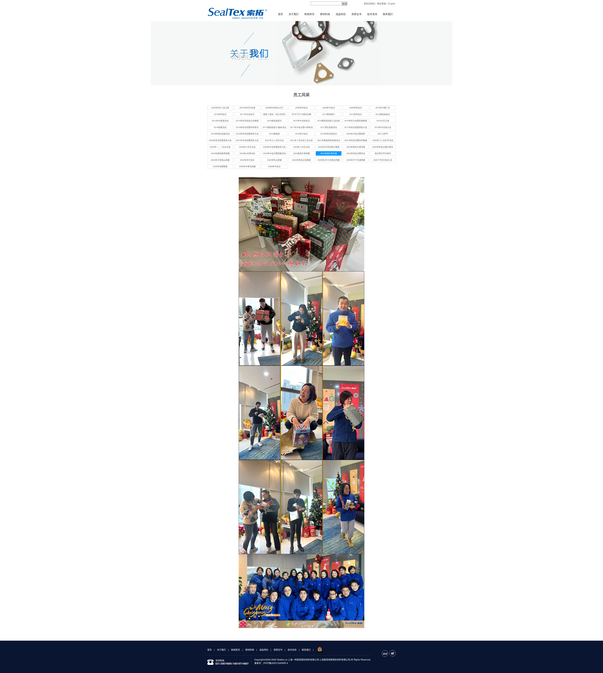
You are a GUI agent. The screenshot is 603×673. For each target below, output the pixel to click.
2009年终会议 (355, 107)
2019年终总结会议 (328, 133)
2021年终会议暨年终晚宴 (355, 140)
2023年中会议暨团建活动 (274, 153)
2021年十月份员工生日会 (301, 140)
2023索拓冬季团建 (301, 153)
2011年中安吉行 (247, 114)
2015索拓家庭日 (274, 120)
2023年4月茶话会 (247, 153)
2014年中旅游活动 (220, 120)
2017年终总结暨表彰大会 (355, 127)
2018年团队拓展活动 (220, 133)
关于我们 (294, 14)
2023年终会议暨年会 (355, 153)
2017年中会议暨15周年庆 (301, 127)
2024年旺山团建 (274, 159)
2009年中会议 (328, 107)
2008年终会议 (301, 107)
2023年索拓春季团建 (220, 153)
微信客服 (381, 3)
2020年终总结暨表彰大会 (220, 140)
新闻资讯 (309, 14)
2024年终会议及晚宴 (301, 159)
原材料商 (325, 14)
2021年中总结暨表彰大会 (247, 140)
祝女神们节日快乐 (383, 153)
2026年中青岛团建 (247, 166)
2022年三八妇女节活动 (382, 140)
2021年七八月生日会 (274, 140)
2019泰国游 (274, 133)
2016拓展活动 (220, 127)
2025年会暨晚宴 (220, 166)
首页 (280, 14)
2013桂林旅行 (328, 114)
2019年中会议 (301, 133)
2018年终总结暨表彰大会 (247, 133)
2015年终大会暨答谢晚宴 (355, 120)
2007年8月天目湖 (247, 107)
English (391, 3)
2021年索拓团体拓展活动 (328, 140)
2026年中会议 (274, 166)
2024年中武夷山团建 (220, 159)
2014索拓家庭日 (382, 114)
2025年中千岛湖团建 (355, 159)
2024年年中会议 (247, 159)
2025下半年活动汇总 (382, 159)
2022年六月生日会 (247, 146)
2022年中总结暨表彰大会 (274, 146)
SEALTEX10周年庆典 (301, 114)
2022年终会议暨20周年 (382, 146)
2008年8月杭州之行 (274, 107)
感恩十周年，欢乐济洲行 (274, 114)
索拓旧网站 (369, 3)
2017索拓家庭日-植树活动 (274, 127)
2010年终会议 (220, 114)
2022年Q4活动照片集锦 (328, 146)
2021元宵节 (383, 133)
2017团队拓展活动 (328, 127)
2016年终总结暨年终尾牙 (247, 127)
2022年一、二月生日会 (220, 146)
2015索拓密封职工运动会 (328, 120)
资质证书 (356, 14)
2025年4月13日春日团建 (329, 159)
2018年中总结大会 (383, 127)
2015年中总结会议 (301, 120)
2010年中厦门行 (382, 107)
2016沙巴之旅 (383, 120)
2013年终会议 (355, 114)
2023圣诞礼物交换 (328, 153)
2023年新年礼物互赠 (355, 146)
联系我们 (388, 14)
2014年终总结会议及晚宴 (247, 120)
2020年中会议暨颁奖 (355, 133)
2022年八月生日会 (301, 146)
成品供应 (341, 14)
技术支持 (372, 14)
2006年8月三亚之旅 (220, 107)
